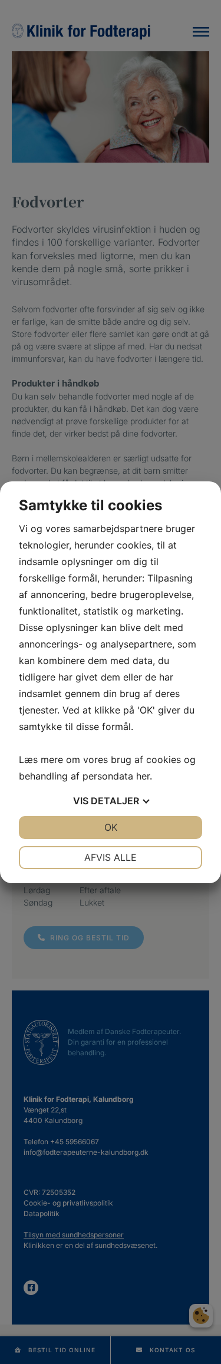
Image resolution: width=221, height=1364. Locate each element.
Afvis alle (110, 857)
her (143, 776)
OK (110, 827)
